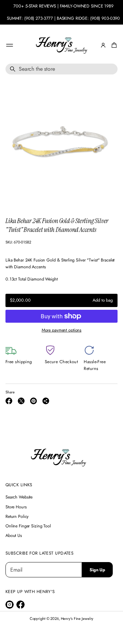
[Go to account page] (103, 45)
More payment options (61, 330)
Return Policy (17, 516)
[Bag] (113, 45)
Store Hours (16, 507)
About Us (13, 535)
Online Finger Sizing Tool (28, 526)
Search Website (18, 497)
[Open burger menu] (9, 45)
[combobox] (61, 69)
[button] (113, 45)
